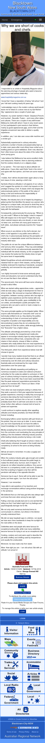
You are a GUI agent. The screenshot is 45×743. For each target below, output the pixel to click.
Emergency (16, 19)
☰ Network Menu (22, 623)
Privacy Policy (24, 732)
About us (35, 732)
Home (5, 19)
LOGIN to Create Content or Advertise (22, 719)
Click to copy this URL (22, 599)
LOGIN (22, 611)
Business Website (22, 577)
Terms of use (11, 732)
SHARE (22, 586)
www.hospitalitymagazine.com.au (13, 97)
